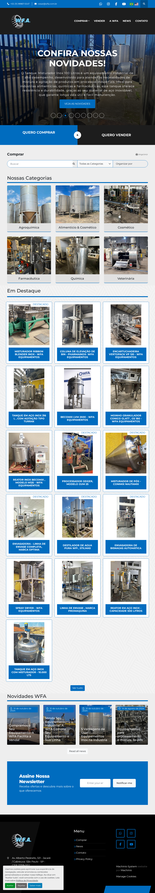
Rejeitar (21, 885)
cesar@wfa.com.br (47, 4)
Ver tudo (77, 688)
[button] (81, 21)
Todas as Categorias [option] (91, 163)
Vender (99, 20)
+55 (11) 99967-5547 (20, 4)
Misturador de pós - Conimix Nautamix (126, 483)
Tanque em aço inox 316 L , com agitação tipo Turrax (29, 418)
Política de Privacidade (27, 880)
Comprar (81, 20)
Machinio (126, 870)
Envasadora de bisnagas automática (125, 547)
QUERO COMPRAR (39, 132)
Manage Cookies (126, 876)
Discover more (77, 103)
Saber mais (35, 885)
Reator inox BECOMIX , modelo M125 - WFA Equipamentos (29, 482)
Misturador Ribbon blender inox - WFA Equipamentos (29, 354)
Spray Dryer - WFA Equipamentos (29, 609)
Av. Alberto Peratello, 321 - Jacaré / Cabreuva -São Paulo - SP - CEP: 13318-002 (31, 862)
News (127, 20)
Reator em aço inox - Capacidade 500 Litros (126, 609)
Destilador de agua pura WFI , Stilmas (77, 547)
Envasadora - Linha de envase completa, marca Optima (29, 546)
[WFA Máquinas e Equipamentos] (22, 840)
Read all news (77, 751)
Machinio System (126, 866)
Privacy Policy (84, 859)
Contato (141, 20)
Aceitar (10, 885)
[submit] (75, 163)
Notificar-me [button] (124, 783)
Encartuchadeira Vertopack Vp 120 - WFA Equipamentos (126, 354)
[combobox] (95, 163)
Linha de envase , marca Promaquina (77, 609)
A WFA (113, 20)
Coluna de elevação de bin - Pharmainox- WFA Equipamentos (77, 354)
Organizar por (124, 163)
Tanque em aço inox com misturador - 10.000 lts (29, 672)
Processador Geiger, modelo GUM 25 (77, 483)
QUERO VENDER (116, 135)
